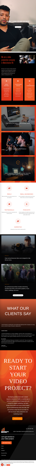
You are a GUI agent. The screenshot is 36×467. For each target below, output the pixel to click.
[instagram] (6, 432)
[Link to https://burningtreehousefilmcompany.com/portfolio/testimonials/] (9, 204)
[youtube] (8, 431)
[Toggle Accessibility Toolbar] (2, 464)
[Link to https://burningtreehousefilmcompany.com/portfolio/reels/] (9, 188)
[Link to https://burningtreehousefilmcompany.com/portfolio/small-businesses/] (26, 188)
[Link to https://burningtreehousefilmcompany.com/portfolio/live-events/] (26, 204)
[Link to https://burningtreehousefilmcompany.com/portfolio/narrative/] (18, 221)
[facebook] (2, 432)
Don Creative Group (12, 459)
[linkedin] (4, 432)
